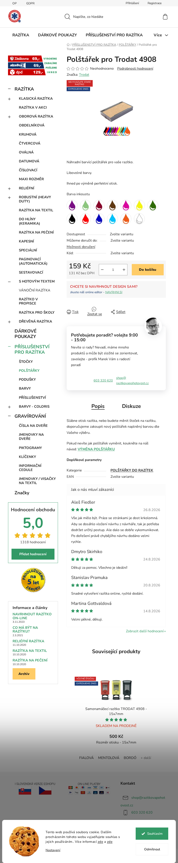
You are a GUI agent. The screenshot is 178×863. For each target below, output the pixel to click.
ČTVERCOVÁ (29, 143)
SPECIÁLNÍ (28, 250)
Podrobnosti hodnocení (135, 68)
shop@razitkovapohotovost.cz (132, 380)
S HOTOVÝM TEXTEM (37, 281)
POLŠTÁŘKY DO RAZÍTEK (131, 470)
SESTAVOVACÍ (31, 272)
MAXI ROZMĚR (31, 179)
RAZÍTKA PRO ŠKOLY (36, 312)
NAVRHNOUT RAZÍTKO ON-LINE (32, 616)
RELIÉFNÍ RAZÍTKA (28, 641)
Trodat (84, 74)
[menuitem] (20, 35)
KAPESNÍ (26, 241)
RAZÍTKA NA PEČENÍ (36, 232)
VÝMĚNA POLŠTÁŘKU (96, 449)
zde (100, 841)
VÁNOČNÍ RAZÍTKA (34, 290)
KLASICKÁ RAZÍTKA (36, 98)
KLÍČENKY (27, 456)
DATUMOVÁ (29, 161)
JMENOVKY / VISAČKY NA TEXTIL (37, 480)
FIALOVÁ (86, 757)
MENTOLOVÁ (108, 757)
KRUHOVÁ (27, 134)
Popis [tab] (98, 406)
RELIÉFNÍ (26, 188)
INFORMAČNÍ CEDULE (30, 467)
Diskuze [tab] (131, 406)
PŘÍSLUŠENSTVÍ (32, 397)
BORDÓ (130, 757)
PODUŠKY (27, 379)
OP (14, 3)
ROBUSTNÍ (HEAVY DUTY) (35, 199)
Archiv (24, 673)
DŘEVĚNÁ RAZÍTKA (35, 321)
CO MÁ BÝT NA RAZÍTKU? (25, 630)
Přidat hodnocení (32, 554)
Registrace (155, 3)
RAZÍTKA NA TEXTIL (36, 210)
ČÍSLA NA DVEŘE (33, 425)
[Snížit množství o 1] (102, 269)
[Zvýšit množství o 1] (124, 269)
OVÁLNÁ (26, 152)
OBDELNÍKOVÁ (31, 125)
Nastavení (53, 850)
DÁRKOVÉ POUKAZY (25, 334)
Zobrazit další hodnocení (145, 631)
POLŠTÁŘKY (29, 370)
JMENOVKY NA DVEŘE (31, 436)
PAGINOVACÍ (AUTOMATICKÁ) (33, 261)
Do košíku (147, 269)
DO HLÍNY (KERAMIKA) (29, 221)
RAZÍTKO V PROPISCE (28, 301)
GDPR (30, 3)
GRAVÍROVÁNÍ (30, 416)
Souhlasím (155, 833)
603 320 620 (103, 380)
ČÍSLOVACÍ (28, 170)
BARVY (25, 388)
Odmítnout (152, 849)
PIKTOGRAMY (30, 448)
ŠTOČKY (26, 361)
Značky (22, 493)
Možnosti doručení (81, 246)
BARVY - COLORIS (34, 406)
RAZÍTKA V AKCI (33, 107)
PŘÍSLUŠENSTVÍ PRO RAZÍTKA (32, 349)
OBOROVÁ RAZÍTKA (36, 116)
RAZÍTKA (24, 89)
